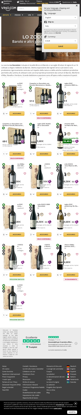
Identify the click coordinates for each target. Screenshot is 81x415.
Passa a (42, 2)
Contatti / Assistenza (30, 366)
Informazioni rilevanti (30, 385)
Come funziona (7, 371)
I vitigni (49, 379)
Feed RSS (5, 390)
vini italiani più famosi (10, 355)
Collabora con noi (29, 371)
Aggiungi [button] (17, 113)
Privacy (25, 377)
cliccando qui (60, 404)
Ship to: (50, 22)
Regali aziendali (8, 387)
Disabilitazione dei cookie (32, 393)
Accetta (72, 412)
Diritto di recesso (29, 382)
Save (60, 46)
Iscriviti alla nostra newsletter (33, 369)
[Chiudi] (76, 5)
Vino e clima (51, 390)
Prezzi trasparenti (8, 377)
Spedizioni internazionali (11, 374)
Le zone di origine (53, 382)
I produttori (51, 374)
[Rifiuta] (75, 403)
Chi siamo (5, 369)
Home (4, 366)
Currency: (51, 36)
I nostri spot (6, 379)
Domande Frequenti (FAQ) (11, 385)
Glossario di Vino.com (54, 366)
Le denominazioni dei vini (56, 377)
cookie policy (58, 408)
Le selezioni (51, 385)
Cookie (25, 390)
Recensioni (26, 379)
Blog (48, 393)
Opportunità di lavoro (30, 398)
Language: (51, 13)
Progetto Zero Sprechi (54, 387)
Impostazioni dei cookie (31, 395)
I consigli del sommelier (55, 369)
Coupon (49, 371)
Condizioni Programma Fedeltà (33, 387)
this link (58, 33)
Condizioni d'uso (28, 374)
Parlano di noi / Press (9, 382)
